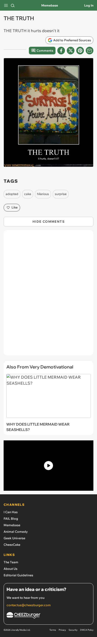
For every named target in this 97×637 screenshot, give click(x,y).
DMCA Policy (86, 629)
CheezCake (12, 545)
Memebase (49, 5)
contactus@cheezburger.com (29, 605)
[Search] (12, 5)
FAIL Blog (11, 519)
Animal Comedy (16, 532)
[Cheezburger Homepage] (48, 616)
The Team (11, 562)
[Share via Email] (89, 50)
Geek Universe (14, 538)
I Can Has (11, 512)
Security (73, 629)
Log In (88, 5)
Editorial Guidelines (18, 575)
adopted (12, 194)
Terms (52, 629)
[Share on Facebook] (61, 50)
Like (15, 207)
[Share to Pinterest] (80, 50)
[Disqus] (48, 295)
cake (27, 194)
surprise (61, 194)
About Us (10, 569)
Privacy (62, 629)
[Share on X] (70, 50)
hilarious (43, 194)
